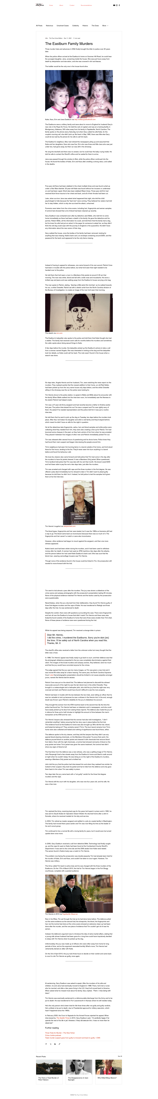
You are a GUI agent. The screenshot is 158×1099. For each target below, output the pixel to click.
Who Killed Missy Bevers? (107, 1078)
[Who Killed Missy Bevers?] (108, 1067)
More (104, 26)
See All (120, 1056)
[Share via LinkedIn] (55, 1044)
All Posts (39, 26)
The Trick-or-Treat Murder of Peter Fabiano (48, 1079)
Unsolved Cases (63, 26)
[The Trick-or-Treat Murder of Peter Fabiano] (49, 1067)
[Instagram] (117, 5)
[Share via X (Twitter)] (50, 1044)
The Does (95, 26)
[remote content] (79, 175)
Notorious (49, 26)
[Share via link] (59, 1044)
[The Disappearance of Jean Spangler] (79, 1067)
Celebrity (75, 26)
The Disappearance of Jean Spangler (78, 1079)
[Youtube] (114, 5)
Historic (85, 26)
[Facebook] (119, 5)
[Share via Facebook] (46, 1044)
